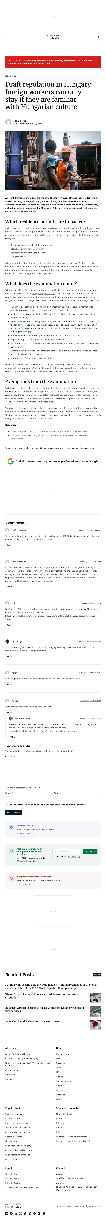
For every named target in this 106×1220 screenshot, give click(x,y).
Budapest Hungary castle (17, 1154)
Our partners (11, 1070)
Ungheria (60, 1094)
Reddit (59, 1127)
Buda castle (11, 1159)
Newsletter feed (64, 1114)
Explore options (24, 833)
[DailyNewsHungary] (53, 37)
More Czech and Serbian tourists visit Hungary (33, 1021)
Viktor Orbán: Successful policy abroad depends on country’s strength (42, 996)
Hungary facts (12, 1141)
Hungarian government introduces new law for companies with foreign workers (48, 431)
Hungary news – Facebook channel (73, 1141)
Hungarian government (43, 293)
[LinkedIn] (6, 1213)
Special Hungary (64, 1081)
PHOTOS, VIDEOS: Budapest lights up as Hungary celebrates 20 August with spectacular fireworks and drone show (50, 62)
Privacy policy (12, 1178)
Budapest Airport (13, 1118)
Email (57, 793)
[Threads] (44, 1213)
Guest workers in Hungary (25, 448)
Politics (59, 1058)
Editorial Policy (12, 1183)
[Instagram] (16, 1213)
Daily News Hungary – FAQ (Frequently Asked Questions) (27, 1064)
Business (60, 1063)
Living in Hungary (13, 1114)
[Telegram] (34, 1213)
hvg (10, 228)
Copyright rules (12, 1174)
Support (9, 1079)
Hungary (70, 448)
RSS (58, 1132)
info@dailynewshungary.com (70, 1178)
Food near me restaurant (17, 1123)
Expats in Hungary (14, 1136)
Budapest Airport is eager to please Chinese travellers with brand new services (44, 1009)
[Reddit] (39, 1213)
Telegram (60, 1123)
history (46, 235)
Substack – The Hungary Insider (71, 1136)
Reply (9, 545)
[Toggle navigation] (6, 37)
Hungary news (63, 1054)
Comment (11, 756)
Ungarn (59, 1090)
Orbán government (85, 448)
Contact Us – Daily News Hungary (21, 1058)
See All (97, 975)
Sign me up (90, 851)
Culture (59, 1076)
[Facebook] (11, 1213)
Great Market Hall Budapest (19, 1150)
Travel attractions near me (18, 1127)
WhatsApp (61, 1118)
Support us (22, 884)
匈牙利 (59, 1099)
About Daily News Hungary (18, 1054)
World (59, 1085)
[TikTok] (25, 1213)
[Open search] (99, 37)
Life (58, 1072)
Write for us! (11, 1074)
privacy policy (73, 856)
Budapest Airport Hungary (18, 1145)
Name (9, 793)
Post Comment (13, 812)
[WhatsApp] (30, 1213)
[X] (20, 1213)
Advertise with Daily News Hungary (22, 1187)
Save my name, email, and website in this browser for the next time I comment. (48, 804)
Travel (59, 1067)
